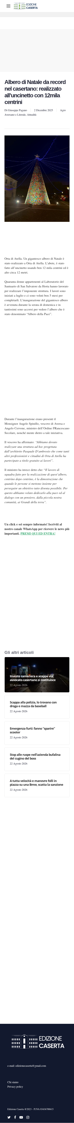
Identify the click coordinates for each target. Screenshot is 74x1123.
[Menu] (8, 6)
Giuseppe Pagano (17, 110)
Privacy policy (15, 1086)
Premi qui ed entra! (37, 533)
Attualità (31, 114)
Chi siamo (12, 1082)
